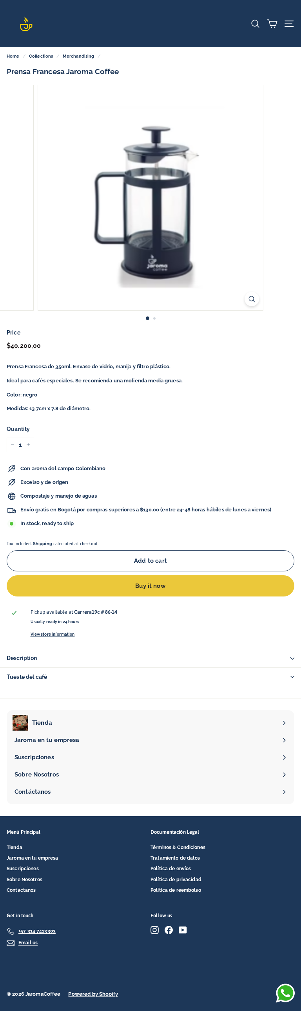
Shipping (42, 543)
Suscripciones (23, 868)
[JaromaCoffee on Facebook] (169, 930)
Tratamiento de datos (175, 858)
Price (13, 332)
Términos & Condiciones (177, 847)
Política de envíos (170, 868)
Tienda (14, 847)
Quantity (18, 429)
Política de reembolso (175, 890)
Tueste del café (27, 677)
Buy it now (150, 585)
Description (22, 658)
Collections (41, 56)
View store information (53, 634)
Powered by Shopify (93, 994)
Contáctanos (21, 890)
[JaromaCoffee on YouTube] (183, 930)
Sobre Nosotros (24, 879)
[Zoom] (252, 299)
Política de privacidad (175, 879)
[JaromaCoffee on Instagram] (154, 930)
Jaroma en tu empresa (32, 858)
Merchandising (78, 56)
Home (13, 56)
